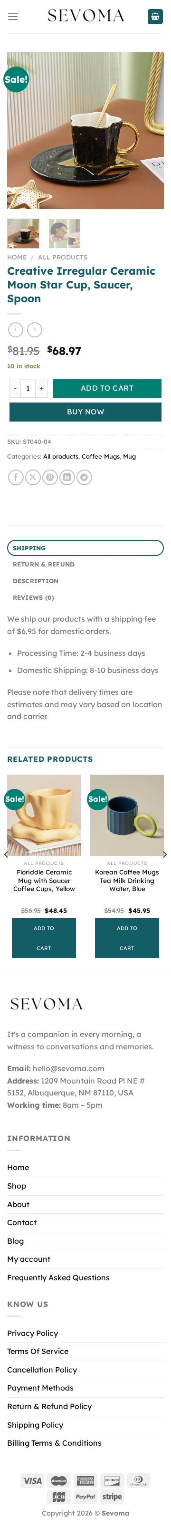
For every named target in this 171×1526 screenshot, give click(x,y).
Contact (22, 1222)
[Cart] (155, 17)
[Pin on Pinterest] (50, 477)
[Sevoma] (85, 16)
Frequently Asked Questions (58, 1277)
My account (28, 1259)
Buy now (85, 411)
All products (62, 257)
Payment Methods (40, 1387)
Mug (129, 456)
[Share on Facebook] (16, 477)
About (18, 1204)
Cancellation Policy (42, 1369)
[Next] (148, 130)
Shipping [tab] (29, 548)
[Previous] (22, 130)
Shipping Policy (35, 1425)
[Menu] (13, 16)
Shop (16, 1185)
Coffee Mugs (101, 456)
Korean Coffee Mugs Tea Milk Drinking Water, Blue (127, 880)
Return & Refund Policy (49, 1406)
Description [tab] (36, 581)
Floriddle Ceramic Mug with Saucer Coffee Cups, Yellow (44, 880)
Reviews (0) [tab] (34, 597)
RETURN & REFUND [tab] (44, 564)
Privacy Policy (32, 1333)
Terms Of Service (37, 1351)
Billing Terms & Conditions (54, 1443)
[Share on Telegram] (84, 477)
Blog (15, 1241)
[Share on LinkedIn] (67, 477)
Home (17, 257)
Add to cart (107, 388)
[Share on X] (33, 477)
